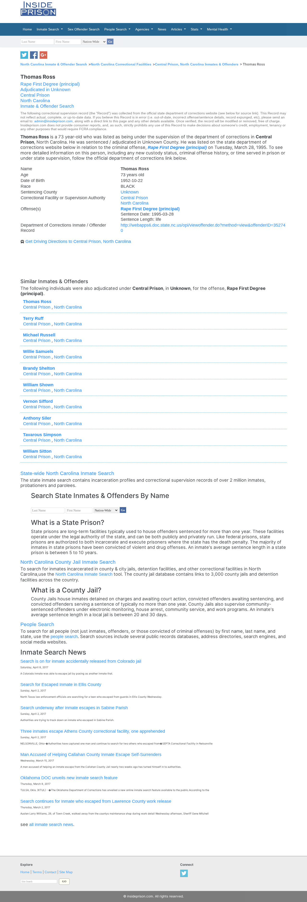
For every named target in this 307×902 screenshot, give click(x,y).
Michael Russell (39, 334)
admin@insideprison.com (53, 121)
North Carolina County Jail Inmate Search (68, 562)
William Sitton (37, 451)
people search (64, 636)
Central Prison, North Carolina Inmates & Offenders (196, 64)
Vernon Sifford (38, 401)
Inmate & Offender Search (47, 106)
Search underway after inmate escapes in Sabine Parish (74, 707)
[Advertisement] (176, 11)
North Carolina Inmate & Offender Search (53, 64)
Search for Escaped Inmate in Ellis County (60, 684)
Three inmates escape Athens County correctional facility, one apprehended (92, 731)
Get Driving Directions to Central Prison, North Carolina (78, 241)
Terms (37, 872)
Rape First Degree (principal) (50, 84)
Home (25, 872)
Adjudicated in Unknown (45, 89)
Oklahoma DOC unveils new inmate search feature (69, 777)
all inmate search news (51, 824)
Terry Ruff (33, 318)
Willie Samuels (38, 351)
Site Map (66, 872)
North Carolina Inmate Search (83, 574)
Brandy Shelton (39, 368)
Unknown (130, 191)
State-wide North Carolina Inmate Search (67, 473)
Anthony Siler (37, 418)
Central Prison (35, 95)
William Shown (38, 384)
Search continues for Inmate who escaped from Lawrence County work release (95, 801)
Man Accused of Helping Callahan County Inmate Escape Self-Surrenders (90, 754)
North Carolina (35, 100)
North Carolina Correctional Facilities (121, 64)
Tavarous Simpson (42, 434)
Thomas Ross (37, 301)
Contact (50, 872)
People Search (37, 624)
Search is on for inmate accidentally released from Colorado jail (80, 661)
